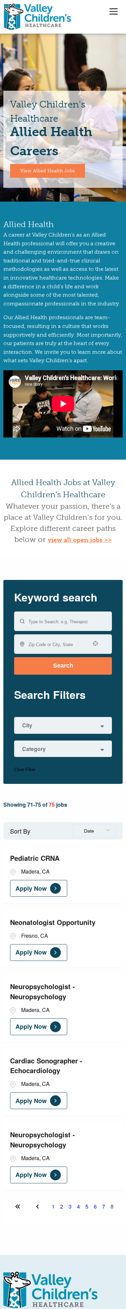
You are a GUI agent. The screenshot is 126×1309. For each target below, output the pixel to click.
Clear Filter (24, 769)
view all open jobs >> (80, 540)
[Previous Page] (39, 1206)
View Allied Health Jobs (47, 171)
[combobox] (57, 644)
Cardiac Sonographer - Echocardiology (46, 1065)
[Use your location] (97, 643)
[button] (63, 725)
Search (63, 665)
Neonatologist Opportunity (52, 922)
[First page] (18, 1206)
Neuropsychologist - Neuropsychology (42, 991)
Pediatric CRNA (34, 858)
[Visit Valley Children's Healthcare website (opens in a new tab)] (50, 1290)
